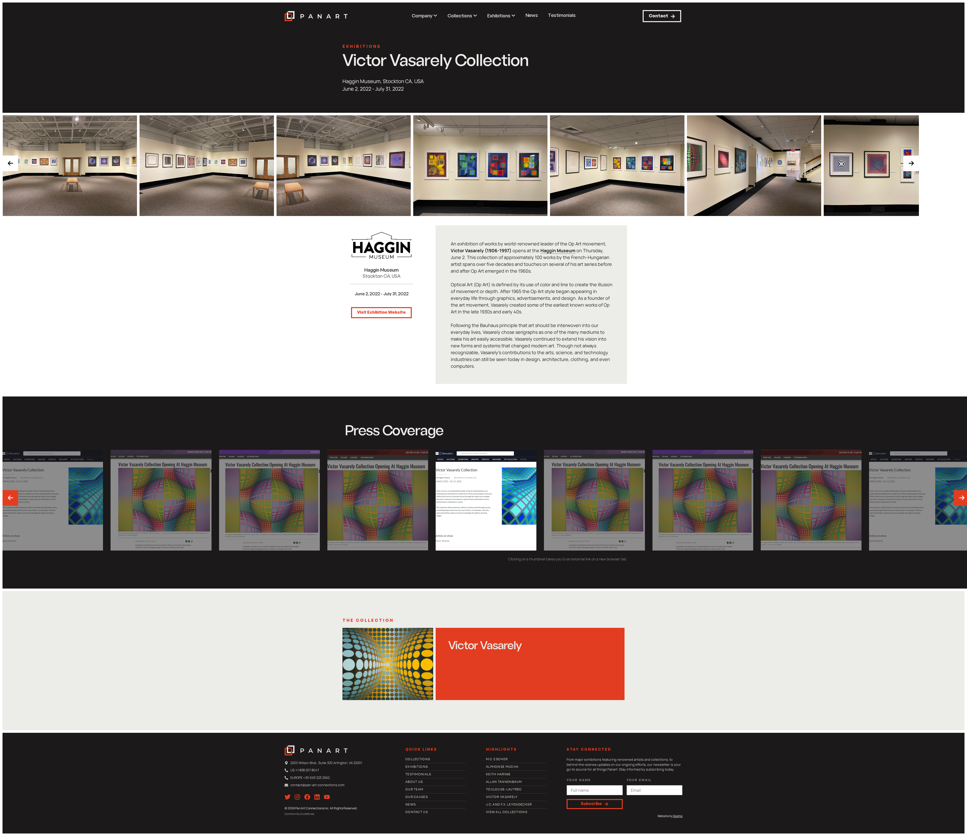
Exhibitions (361, 47)
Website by (670, 816)
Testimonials (562, 16)
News (532, 16)
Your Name (579, 780)
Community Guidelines (299, 814)
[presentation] (10, 163)
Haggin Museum (381, 270)
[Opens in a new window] (381, 245)
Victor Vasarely (485, 646)
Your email (639, 780)
